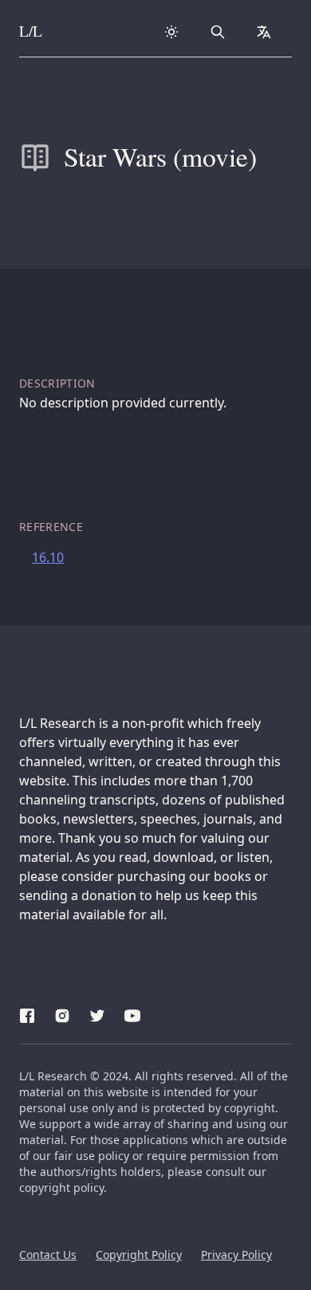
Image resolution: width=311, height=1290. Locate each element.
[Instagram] (62, 1013)
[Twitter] (97, 1013)
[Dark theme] (171, 32)
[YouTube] (132, 1013)
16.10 (48, 557)
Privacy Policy (236, 1254)
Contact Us (48, 1254)
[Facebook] (27, 1013)
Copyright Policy (139, 1254)
